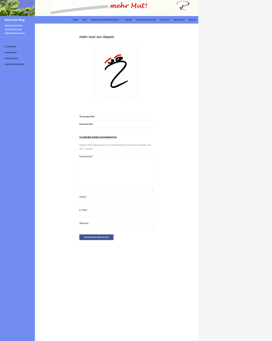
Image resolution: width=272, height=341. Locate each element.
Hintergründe (11, 58)
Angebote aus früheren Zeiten (104, 20)
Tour (84, 20)
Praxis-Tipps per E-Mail (146, 20)
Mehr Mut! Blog (15, 20)
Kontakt (192, 20)
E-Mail (83, 209)
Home (75, 20)
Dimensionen (11, 52)
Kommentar (86, 156)
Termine (128, 20)
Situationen (10, 47)
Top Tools (165, 20)
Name (83, 196)
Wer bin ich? (179, 20)
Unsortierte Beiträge (14, 64)
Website (83, 223)
